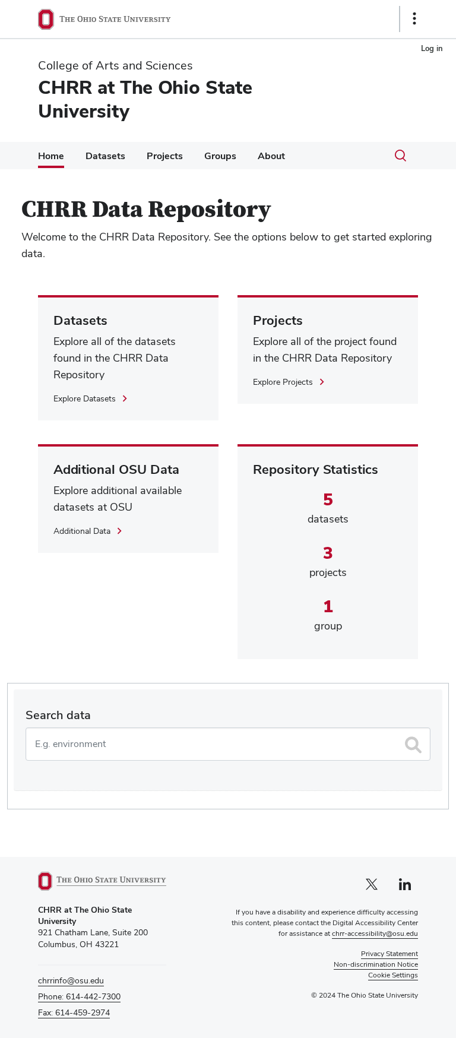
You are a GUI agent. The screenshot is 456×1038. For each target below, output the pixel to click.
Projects (165, 156)
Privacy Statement (389, 953)
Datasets (105, 156)
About (271, 156)
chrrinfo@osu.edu (71, 980)
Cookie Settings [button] (393, 975)
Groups (220, 156)
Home (51, 156)
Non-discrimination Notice (376, 964)
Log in (432, 48)
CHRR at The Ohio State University (145, 99)
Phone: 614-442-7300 (79, 996)
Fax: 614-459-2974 (74, 1012)
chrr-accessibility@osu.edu (375, 933)
